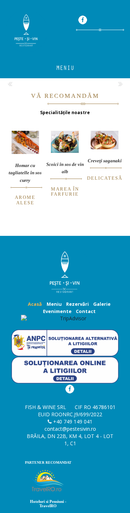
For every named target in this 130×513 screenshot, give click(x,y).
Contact (86, 311)
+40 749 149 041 (72, 421)
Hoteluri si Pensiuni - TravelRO (48, 503)
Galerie (101, 304)
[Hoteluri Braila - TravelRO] (48, 482)
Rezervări (77, 304)
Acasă (35, 304)
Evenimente (57, 311)
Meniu (54, 304)
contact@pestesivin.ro (70, 428)
